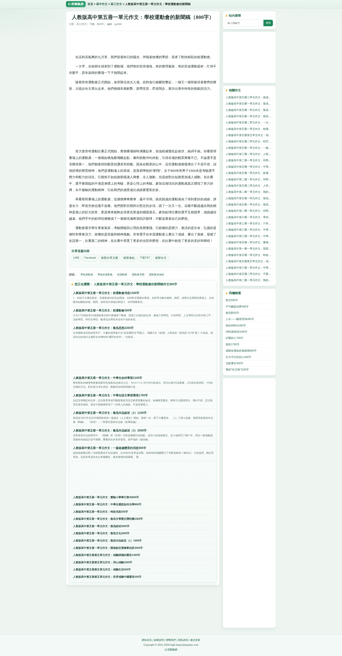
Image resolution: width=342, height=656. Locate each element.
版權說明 (159, 640)
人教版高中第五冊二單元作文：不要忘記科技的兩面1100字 (249, 273)
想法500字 (232, 300)
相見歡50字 (232, 312)
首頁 (90, 4)
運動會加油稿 (156, 274)
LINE (76, 257)
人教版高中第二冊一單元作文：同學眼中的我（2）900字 (249, 179)
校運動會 (122, 274)
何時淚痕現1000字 (236, 331)
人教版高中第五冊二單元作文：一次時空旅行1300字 (249, 122)
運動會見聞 (138, 274)
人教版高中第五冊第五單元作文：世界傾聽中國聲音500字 (107, 576)
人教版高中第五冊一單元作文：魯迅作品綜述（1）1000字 (107, 540)
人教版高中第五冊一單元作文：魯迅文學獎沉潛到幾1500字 (108, 518)
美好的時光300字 (236, 325)
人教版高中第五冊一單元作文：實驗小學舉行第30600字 (106, 497)
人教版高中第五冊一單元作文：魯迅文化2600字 (101, 533)
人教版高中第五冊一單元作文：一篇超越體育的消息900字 (249, 147)
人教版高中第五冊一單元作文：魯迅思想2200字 (249, 198)
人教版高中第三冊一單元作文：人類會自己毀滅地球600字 (249, 154)
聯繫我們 (171, 640)
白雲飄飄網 (171, 649)
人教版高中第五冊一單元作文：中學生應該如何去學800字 (107, 504)
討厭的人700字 (234, 337)
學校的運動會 (105, 274)
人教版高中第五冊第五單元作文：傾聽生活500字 (102, 569)
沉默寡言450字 (234, 363)
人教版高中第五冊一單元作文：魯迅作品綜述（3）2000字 (249, 204)
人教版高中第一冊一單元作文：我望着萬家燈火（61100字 (249, 248)
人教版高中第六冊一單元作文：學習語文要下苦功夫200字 (249, 217)
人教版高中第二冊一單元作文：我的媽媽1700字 (249, 191)
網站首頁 (147, 640)
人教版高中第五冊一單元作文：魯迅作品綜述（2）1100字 (249, 116)
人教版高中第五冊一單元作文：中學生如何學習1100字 (249, 166)
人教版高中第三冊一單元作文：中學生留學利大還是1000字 (249, 236)
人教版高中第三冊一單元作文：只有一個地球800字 (249, 223)
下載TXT (145, 257)
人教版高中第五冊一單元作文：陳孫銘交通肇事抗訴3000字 (108, 547)
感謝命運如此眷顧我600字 (241, 350)
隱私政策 (183, 640)
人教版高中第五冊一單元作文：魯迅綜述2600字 (101, 526)
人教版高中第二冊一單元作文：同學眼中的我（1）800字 (249, 160)
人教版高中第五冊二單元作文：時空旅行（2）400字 (249, 141)
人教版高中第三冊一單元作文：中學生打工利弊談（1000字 (249, 267)
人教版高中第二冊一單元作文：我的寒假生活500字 (249, 280)
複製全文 (161, 257)
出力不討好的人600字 (238, 356)
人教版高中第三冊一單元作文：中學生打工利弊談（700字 (249, 229)
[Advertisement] (143, 42)
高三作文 (116, 4)
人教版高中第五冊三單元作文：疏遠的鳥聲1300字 (249, 97)
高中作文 (102, 4)
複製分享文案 (109, 257)
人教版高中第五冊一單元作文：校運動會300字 (249, 172)
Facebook (90, 257)
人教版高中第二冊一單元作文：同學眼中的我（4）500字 (249, 210)
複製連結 (129, 257)
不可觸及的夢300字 (237, 306)
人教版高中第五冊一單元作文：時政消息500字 (100, 511)
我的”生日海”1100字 (237, 369)
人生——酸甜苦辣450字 (240, 319)
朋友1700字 (232, 344)
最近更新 (195, 640)
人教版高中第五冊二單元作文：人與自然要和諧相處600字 (249, 185)
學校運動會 (87, 274)
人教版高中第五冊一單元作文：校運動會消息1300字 (249, 128)
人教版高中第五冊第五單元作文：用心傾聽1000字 (102, 562)
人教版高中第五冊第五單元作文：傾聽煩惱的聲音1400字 (106, 554)
